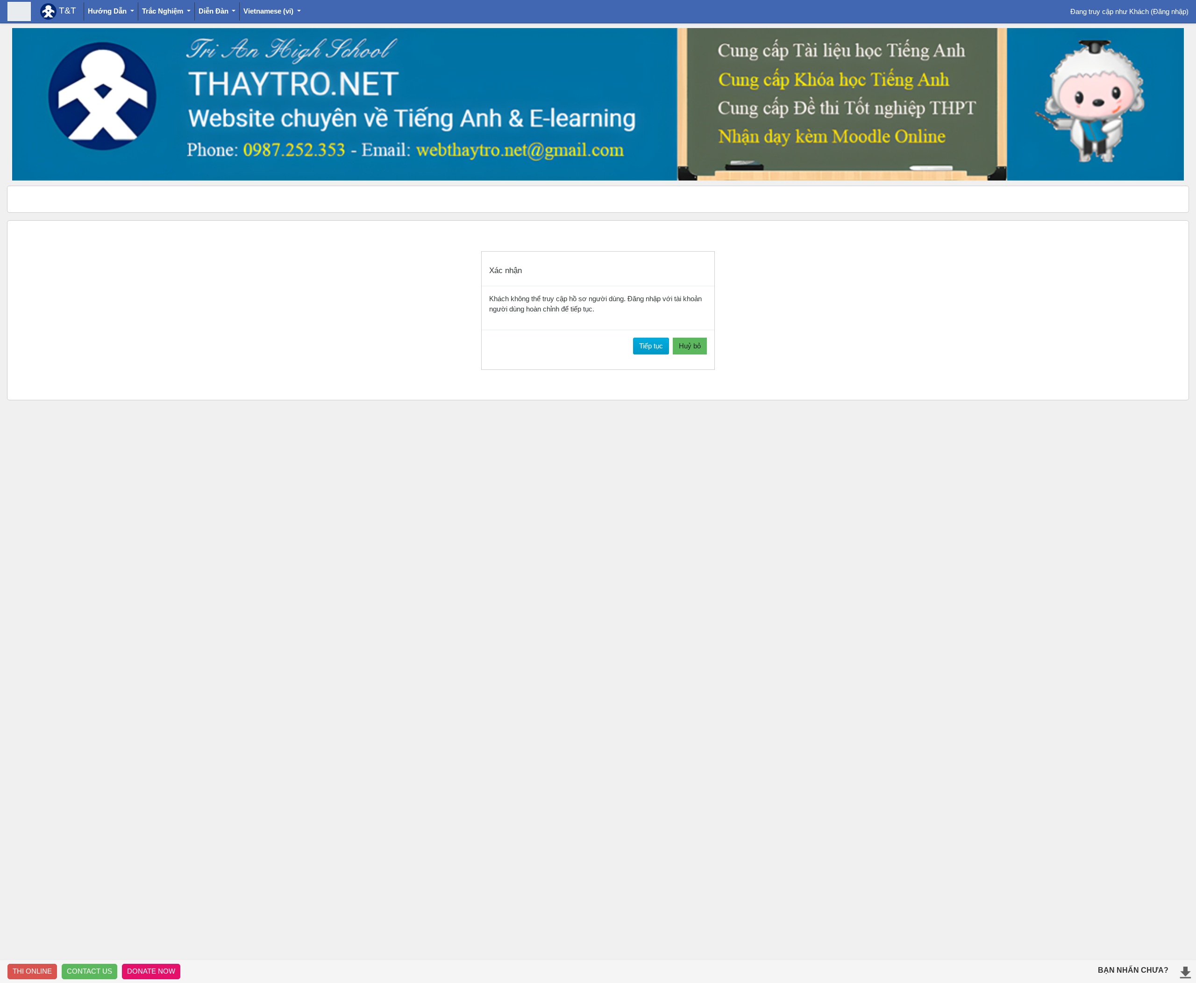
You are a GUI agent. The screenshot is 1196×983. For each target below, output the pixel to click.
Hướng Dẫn (108, 11)
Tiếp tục (651, 346)
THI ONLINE (32, 971)
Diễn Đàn (214, 11)
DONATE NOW (151, 971)
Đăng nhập (1169, 11)
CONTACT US (89, 971)
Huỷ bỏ (690, 346)
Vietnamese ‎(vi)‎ (269, 11)
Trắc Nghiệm (163, 11)
